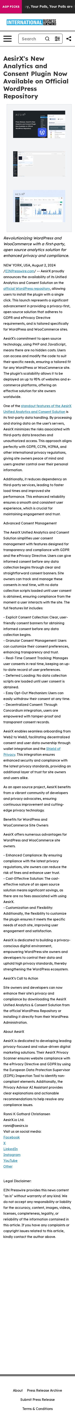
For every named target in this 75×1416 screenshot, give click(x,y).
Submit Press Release (37, 1399)
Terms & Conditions (37, 1409)
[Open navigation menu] (7, 39)
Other (7, 1166)
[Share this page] (69, 39)
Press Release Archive (44, 1390)
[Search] (47, 38)
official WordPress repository (26, 288)
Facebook (11, 1137)
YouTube (10, 1160)
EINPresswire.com (19, 271)
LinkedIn (10, 1149)
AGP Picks (10, 7)
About (18, 1390)
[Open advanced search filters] (57, 38)
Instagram (11, 1155)
